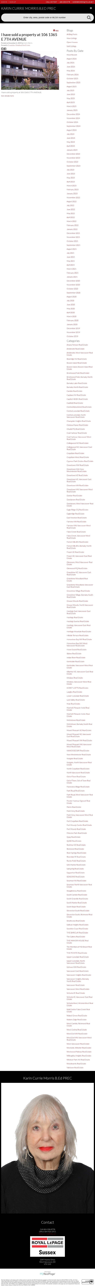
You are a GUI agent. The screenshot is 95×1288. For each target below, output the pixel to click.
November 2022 (73, 197)
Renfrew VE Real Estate (76, 845)
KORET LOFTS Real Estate (77, 688)
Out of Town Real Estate (76, 776)
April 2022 (71, 217)
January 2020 (72, 324)
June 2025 (71, 94)
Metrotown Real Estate (76, 720)
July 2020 (70, 300)
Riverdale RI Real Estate (76, 857)
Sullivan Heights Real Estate (77, 925)
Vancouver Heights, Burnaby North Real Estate (78, 980)
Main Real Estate (73, 704)
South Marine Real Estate (77, 902)
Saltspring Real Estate (75, 869)
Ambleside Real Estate (75, 349)
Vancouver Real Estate (76, 985)
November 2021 (73, 237)
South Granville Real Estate (77, 899)
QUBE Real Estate (74, 841)
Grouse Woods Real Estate (77, 601)
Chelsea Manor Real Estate (77, 425)
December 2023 (73, 154)
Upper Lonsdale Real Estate (78, 957)
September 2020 (73, 292)
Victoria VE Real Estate (76, 993)
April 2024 (71, 146)
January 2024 (72, 150)
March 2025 (71, 106)
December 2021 (73, 233)
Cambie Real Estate (74, 391)
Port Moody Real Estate (76, 829)
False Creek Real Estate (76, 532)
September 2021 (73, 245)
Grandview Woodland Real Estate (19, 45)
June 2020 (71, 304)
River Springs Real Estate (76, 853)
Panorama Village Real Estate (78, 787)
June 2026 (71, 66)
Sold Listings (71, 46)
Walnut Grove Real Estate (77, 1015)
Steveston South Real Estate (78, 910)
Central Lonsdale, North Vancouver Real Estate (76, 416)
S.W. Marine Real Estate (76, 865)
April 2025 (71, 102)
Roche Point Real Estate (76, 861)
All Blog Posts (72, 34)
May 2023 (71, 177)
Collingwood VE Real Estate (77, 443)
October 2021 (72, 241)
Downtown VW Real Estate (77, 485)
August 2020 (71, 296)
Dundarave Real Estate (76, 499)
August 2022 (71, 201)
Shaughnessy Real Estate (76, 891)
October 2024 (72, 122)
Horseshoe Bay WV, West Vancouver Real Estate (77, 644)
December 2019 (73, 328)
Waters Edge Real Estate (76, 1019)
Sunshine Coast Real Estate (77, 928)
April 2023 (71, 181)
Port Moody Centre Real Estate (79, 825)
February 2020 (72, 320)
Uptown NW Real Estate (76, 967)
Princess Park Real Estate (77, 833)
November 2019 (73, 332)
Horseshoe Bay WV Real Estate (79, 639)
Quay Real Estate (73, 837)
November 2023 (73, 158)
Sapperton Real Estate (76, 872)
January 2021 (72, 277)
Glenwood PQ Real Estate (77, 568)
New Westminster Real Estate (79, 754)
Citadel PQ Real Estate (76, 429)
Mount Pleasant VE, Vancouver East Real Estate (79, 735)
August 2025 (71, 86)
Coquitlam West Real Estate (78, 457)
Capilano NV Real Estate (76, 395)
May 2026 (71, 70)
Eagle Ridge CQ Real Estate (77, 510)
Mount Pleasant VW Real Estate (79, 740)
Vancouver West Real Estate (78, 989)
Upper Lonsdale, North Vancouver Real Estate (76, 962)
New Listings (72, 38)
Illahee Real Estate (74, 653)
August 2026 (71, 59)
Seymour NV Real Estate (76, 880)
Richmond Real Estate (75, 849)
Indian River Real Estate (76, 657)
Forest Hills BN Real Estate (77, 542)
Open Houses (72, 42)
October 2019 (72, 336)
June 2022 (71, 209)
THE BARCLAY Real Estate (77, 932)
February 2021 (72, 273)
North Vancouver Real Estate (78, 772)
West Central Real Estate (77, 1029)
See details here (7, 96)
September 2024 (73, 126)
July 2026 (70, 62)
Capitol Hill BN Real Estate (77, 399)
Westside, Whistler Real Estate (79, 1048)
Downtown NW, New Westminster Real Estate (77, 470)
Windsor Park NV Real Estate (78, 1059)
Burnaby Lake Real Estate (77, 383)
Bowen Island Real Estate (77, 363)
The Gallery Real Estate (76, 936)
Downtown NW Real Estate (78, 465)
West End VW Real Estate (77, 1033)
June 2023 (71, 174)
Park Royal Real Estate (76, 791)
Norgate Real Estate (75, 758)
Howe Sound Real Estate (76, 649)
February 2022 (72, 225)
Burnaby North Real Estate (77, 387)
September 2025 (73, 82)
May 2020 (71, 308)
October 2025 (72, 78)
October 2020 (72, 289)
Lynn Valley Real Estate (76, 700)
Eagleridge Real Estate (75, 513)
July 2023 (70, 170)
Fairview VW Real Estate (76, 521)
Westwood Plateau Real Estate (79, 1052)
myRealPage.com (47, 1274)
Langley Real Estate (74, 692)
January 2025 (72, 110)
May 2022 (71, 213)
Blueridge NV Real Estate (77, 359)
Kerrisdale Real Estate (75, 661)
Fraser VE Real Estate (75, 552)
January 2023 (72, 193)
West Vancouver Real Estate (78, 1044)
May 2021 (71, 261)
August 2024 (71, 130)
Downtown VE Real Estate (77, 475)
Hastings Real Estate (75, 617)
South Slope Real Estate (76, 906)
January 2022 (72, 229)
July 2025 (70, 90)
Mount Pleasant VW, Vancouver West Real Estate (79, 745)
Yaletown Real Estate (75, 1067)
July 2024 (70, 134)
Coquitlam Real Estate (75, 453)
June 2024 (71, 138)
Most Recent (72, 55)
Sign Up (13, 2)
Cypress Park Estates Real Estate (80, 461)
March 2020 (71, 316)
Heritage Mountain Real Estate (79, 631)
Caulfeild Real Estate (75, 403)
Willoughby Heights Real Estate (79, 1055)
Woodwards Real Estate (76, 1063)
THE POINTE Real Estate (77, 953)
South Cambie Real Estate (77, 895)
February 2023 (72, 189)
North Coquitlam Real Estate (78, 768)
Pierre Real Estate (74, 807)
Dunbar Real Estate (74, 495)
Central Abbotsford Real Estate (79, 407)
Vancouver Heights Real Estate (79, 975)
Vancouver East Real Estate (78, 971)
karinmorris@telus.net (47, 1234)
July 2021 (70, 253)
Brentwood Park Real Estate (78, 373)
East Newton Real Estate (77, 517)
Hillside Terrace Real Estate (77, 635)
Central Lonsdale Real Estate (78, 411)
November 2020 (73, 285)
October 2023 (72, 162)
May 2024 (71, 142)
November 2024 (73, 118)
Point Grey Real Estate (76, 811)
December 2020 (73, 281)
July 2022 (70, 205)
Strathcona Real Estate (76, 921)
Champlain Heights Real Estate (79, 421)
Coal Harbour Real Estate (77, 433)
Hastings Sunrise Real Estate (78, 621)
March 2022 (71, 221)
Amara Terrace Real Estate (77, 345)
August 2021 (71, 249)
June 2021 (71, 257)
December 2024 (73, 114)
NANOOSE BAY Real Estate (78, 750)
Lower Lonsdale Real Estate (78, 696)
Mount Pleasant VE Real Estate (79, 730)
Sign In (4, 2)
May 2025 (71, 98)
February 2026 (72, 74)
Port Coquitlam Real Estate (77, 821)
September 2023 (73, 166)
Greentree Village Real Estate (78, 591)
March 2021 (71, 269)
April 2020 (71, 312)
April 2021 (71, 265)
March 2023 (71, 185)
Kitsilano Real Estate (75, 678)
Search (89, 17)
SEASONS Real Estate (76, 876)
